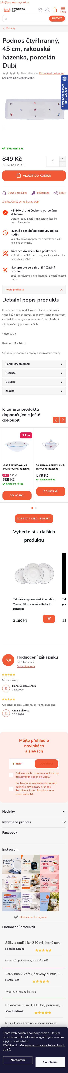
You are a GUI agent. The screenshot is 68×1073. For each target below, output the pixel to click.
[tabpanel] (17, 465)
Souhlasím (50, 1062)
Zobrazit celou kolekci (34, 518)
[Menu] (63, 10)
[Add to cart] (49, 619)
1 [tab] (32, 508)
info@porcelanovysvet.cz (14, 2)
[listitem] (34, 588)
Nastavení (18, 1060)
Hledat (57, 18)
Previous (56, 420)
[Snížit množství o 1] (62, 164)
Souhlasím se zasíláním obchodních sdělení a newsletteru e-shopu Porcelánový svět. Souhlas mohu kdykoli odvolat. (36, 788)
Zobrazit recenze (26, 666)
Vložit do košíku (37, 176)
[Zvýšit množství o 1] (62, 158)
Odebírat (46, 763)
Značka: (20, 201)
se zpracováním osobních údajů (37, 775)
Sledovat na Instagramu (33, 917)
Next (63, 420)
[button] (6, 588)
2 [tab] (36, 508)
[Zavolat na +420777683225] (40, 10)
